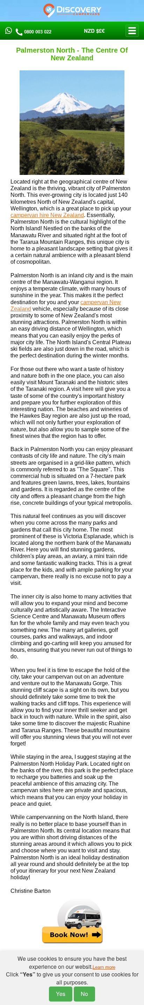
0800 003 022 (37, 31)
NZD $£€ (94, 30)
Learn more (104, 967)
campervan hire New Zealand (47, 215)
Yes (60, 994)
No (84, 994)
